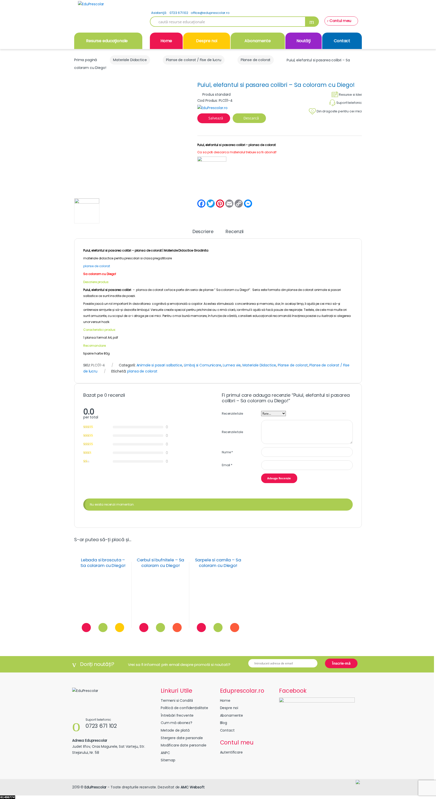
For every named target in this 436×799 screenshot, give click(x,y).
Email (227, 465)
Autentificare (231, 752)
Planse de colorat (256, 59)
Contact (342, 41)
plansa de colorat (142, 371)
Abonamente (257, 41)
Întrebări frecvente (177, 715)
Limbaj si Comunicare (202, 365)
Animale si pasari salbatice (159, 365)
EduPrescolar (95, 787)
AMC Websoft (192, 787)
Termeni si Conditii (177, 700)
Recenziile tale (232, 413)
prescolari (132, 258)
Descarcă (250, 118)
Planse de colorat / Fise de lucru (193, 59)
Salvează (215, 118)
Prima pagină (85, 59)
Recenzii (234, 232)
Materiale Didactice (130, 59)
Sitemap (168, 760)
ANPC (165, 752)
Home (166, 41)
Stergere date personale (182, 737)
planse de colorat (96, 266)
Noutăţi (303, 41)
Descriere (203, 232)
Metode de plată (175, 730)
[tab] (203, 233)
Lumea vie (232, 365)
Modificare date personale (183, 745)
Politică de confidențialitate (184, 707)
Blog (223, 722)
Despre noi (206, 41)
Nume (227, 452)
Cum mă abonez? (176, 722)
